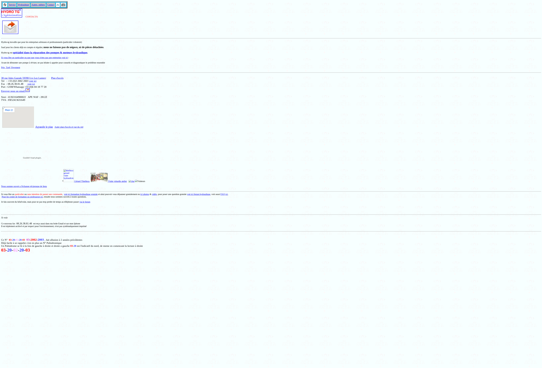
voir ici (32, 81)
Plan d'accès (57, 78)
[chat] (132, 181)
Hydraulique (23, 5)
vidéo (154, 194)
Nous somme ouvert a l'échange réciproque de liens (24, 186)
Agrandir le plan (44, 126)
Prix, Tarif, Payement (10, 67)
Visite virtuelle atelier (117, 181)
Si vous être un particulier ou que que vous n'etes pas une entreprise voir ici (34, 57)
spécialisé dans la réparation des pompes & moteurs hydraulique (50, 52)
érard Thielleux (83, 181)
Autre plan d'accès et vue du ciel (68, 127)
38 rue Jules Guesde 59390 (15, 78)
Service (12, 5)
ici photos (144, 194)
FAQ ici (224, 194)
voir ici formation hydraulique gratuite (81, 194)
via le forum (84, 202)
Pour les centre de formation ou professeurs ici (22, 197)
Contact (50, 5)
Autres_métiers (38, 5)
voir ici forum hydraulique (198, 194)
